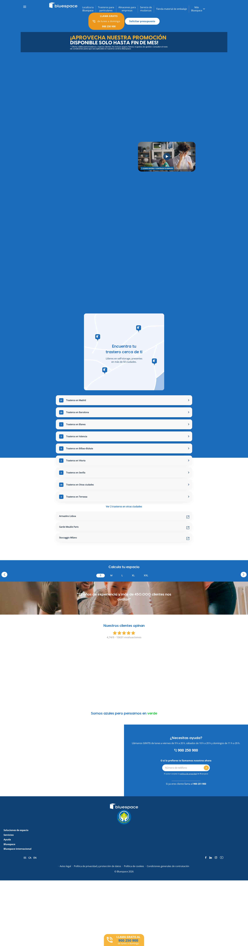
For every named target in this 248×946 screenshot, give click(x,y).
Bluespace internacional (17, 848)
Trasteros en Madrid (73, 400)
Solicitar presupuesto (142, 21)
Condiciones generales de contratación (168, 866)
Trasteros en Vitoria (73, 460)
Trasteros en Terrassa (74, 496)
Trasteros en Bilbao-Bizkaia (77, 448)
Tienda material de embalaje (171, 8)
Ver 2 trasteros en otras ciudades (124, 506)
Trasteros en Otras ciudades (77, 484)
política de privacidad (188, 773)
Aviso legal (65, 866)
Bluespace (9, 844)
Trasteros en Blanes (73, 424)
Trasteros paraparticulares (106, 9)
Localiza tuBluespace (88, 9)
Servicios (9, 834)
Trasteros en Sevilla (73, 472)
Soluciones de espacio (16, 830)
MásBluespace (196, 9)
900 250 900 (187, 750)
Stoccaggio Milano (68, 537)
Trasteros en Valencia (74, 436)
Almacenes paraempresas (127, 9)
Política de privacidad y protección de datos (97, 866)
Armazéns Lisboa (67, 516)
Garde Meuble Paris (69, 526)
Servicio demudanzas (146, 9)
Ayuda (7, 839)
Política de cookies (134, 866)
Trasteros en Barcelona (74, 412)
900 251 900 (199, 783)
